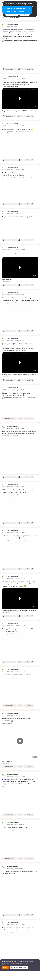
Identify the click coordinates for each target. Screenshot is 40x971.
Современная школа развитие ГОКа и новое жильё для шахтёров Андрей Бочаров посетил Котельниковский (20, 111)
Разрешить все (12, 14)
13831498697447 (7, 279)
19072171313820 (7, 761)
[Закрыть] (30, 9)
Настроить (24, 14)
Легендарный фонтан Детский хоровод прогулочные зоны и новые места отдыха (20, 375)
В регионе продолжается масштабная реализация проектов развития (20, 610)
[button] (9, 69)
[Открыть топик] (20, 34)
